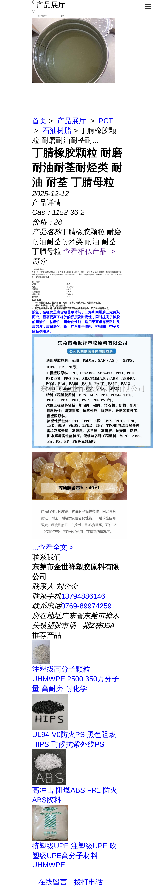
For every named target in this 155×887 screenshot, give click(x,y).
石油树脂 (57, 131)
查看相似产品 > (89, 251)
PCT (106, 121)
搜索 (62, 16)
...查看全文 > (53, 547)
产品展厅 (71, 121)
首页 (39, 121)
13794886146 (83, 596)
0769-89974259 (86, 606)
